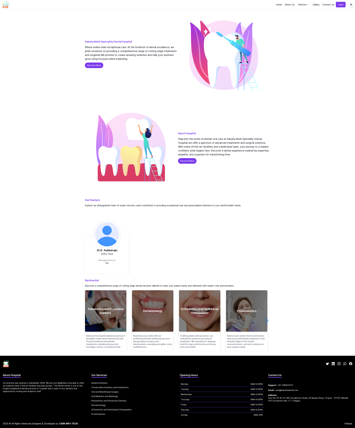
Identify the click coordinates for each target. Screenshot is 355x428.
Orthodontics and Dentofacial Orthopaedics (111, 409)
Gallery (316, 4)
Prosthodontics (98, 414)
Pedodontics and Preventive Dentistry (109, 401)
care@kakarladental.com (286, 390)
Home (279, 4)
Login (340, 4)
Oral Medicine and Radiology (104, 396)
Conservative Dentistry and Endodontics (110, 387)
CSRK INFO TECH (68, 423)
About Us (289, 4)
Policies (348, 423)
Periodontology (98, 405)
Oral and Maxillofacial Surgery (105, 392)
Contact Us (328, 4)
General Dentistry (99, 383)
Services (302, 4)
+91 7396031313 (285, 385)
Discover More (94, 65)
